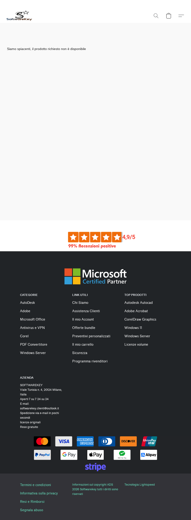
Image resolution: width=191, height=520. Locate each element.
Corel (24, 336)
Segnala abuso (31, 510)
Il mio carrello (82, 345)
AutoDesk (27, 303)
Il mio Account (83, 319)
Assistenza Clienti (86, 311)
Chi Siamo (80, 303)
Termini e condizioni (35, 485)
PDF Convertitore (33, 345)
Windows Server (33, 353)
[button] (19, 15)
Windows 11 (133, 328)
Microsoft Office (32, 319)
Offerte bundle (83, 328)
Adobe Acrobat (136, 311)
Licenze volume (136, 345)
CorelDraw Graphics (140, 319)
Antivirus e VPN (32, 328)
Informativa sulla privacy (39, 493)
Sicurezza (79, 353)
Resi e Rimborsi (32, 502)
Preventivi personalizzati (91, 336)
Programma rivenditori (90, 361)
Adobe (25, 311)
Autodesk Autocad (138, 303)
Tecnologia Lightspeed (139, 484)
